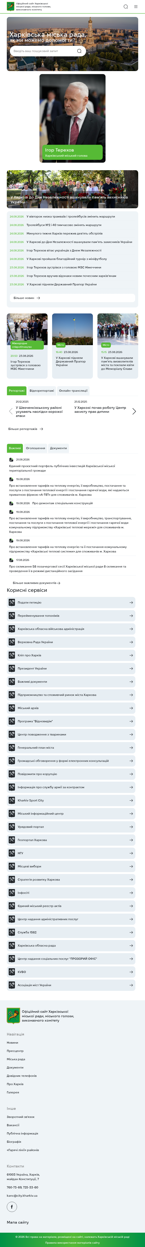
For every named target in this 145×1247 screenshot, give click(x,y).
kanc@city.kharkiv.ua (22, 1195)
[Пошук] (125, 6)
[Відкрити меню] (136, 6)
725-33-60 (30, 1187)
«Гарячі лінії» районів (23, 1150)
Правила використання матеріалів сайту (72, 1242)
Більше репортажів (22, 428)
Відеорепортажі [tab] (42, 390)
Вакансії (13, 1125)
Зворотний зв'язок (21, 1116)
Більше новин (24, 297)
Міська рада (16, 1059)
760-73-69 (14, 1187)
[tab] (73, 390)
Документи (15, 1067)
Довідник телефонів (22, 1075)
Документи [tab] (58, 448)
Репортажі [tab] (17, 390)
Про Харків (15, 1084)
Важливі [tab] (15, 448)
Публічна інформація (22, 1133)
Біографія (14, 1141)
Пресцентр (15, 1050)
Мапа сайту (18, 1222)
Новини (12, 1042)
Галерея (13, 1092)
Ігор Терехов (59, 149)
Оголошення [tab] (35, 448)
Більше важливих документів (34, 582)
